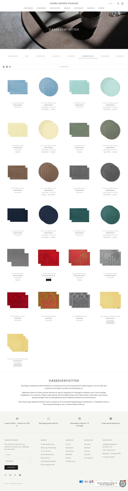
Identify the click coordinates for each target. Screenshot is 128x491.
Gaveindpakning (47, 454)
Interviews (70, 451)
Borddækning (28, 8)
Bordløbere (105, 56)
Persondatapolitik (48, 465)
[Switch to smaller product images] (7, 66)
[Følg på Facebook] (5, 475)
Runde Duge (56, 56)
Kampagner (91, 8)
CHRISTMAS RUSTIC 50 (48, 275)
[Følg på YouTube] (20, 475)
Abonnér (11, 467)
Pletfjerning (70, 461)
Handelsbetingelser (48, 461)
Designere (70, 448)
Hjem (5, 14)
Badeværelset (78, 8)
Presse (87, 451)
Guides (68, 458)
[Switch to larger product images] (3, 66)
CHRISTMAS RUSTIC (79, 275)
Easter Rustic (110, 318)
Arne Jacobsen (17, 275)
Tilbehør (101, 8)
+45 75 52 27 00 (109, 450)
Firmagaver (88, 458)
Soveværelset (41, 8)
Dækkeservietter (15, 14)
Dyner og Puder (55, 8)
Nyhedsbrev (45, 458)
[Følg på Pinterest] (15, 475)
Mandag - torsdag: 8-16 (112, 453)
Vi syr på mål (46, 451)
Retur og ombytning (48, 448)
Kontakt (87, 444)
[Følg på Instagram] (10, 475)
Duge (26, 56)
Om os (68, 444)
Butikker (87, 448)
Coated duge (40, 56)
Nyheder (69, 454)
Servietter (71, 56)
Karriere (87, 454)
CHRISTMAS (17, 318)
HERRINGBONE (17, 105)
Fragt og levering (47, 444)
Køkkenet (67, 8)
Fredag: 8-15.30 (108, 457)
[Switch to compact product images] (10, 66)
